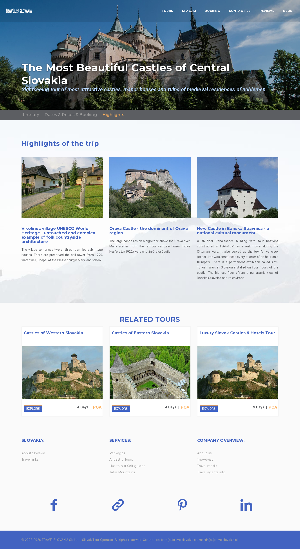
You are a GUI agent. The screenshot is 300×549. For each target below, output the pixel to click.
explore (33, 408)
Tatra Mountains (122, 472)
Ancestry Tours (121, 459)
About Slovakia (33, 453)
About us (204, 453)
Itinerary (30, 114)
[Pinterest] (182, 505)
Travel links (30, 459)
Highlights (113, 114)
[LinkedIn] (246, 505)
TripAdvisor (206, 459)
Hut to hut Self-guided (127, 466)
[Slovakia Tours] (18, 11)
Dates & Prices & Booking (71, 114)
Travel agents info (211, 472)
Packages (117, 453)
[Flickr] (118, 505)
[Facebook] (54, 505)
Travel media (207, 466)
